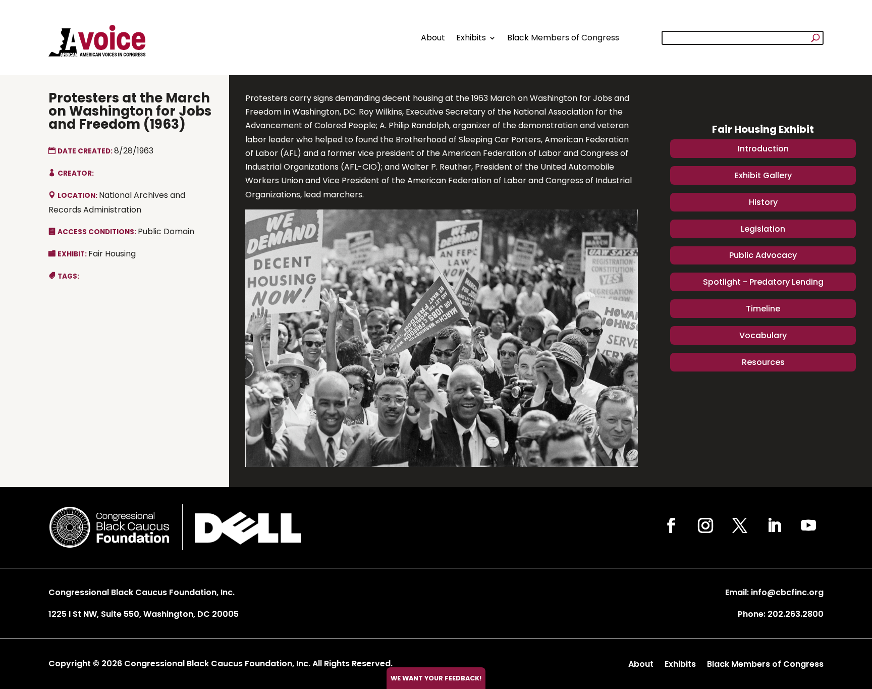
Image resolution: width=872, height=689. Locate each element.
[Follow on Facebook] (671, 525)
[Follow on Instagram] (705, 525)
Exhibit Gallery (763, 175)
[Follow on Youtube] (808, 525)
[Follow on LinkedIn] (774, 525)
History (763, 202)
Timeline (763, 308)
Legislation (763, 229)
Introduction (763, 148)
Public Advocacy (763, 255)
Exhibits (471, 37)
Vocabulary (763, 335)
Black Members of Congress (563, 37)
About (433, 37)
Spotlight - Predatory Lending (763, 282)
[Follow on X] (740, 525)
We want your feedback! (436, 678)
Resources (763, 362)
